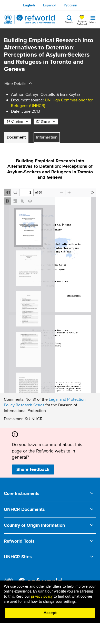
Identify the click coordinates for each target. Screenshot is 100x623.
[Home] (29, 19)
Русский (70, 5)
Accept (50, 613)
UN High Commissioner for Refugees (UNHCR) (52, 103)
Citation (17, 121)
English (29, 5)
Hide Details (15, 84)
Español (49, 5)
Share (45, 121)
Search (69, 21)
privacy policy (42, 596)
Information (46, 137)
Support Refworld (82, 22)
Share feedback (32, 469)
